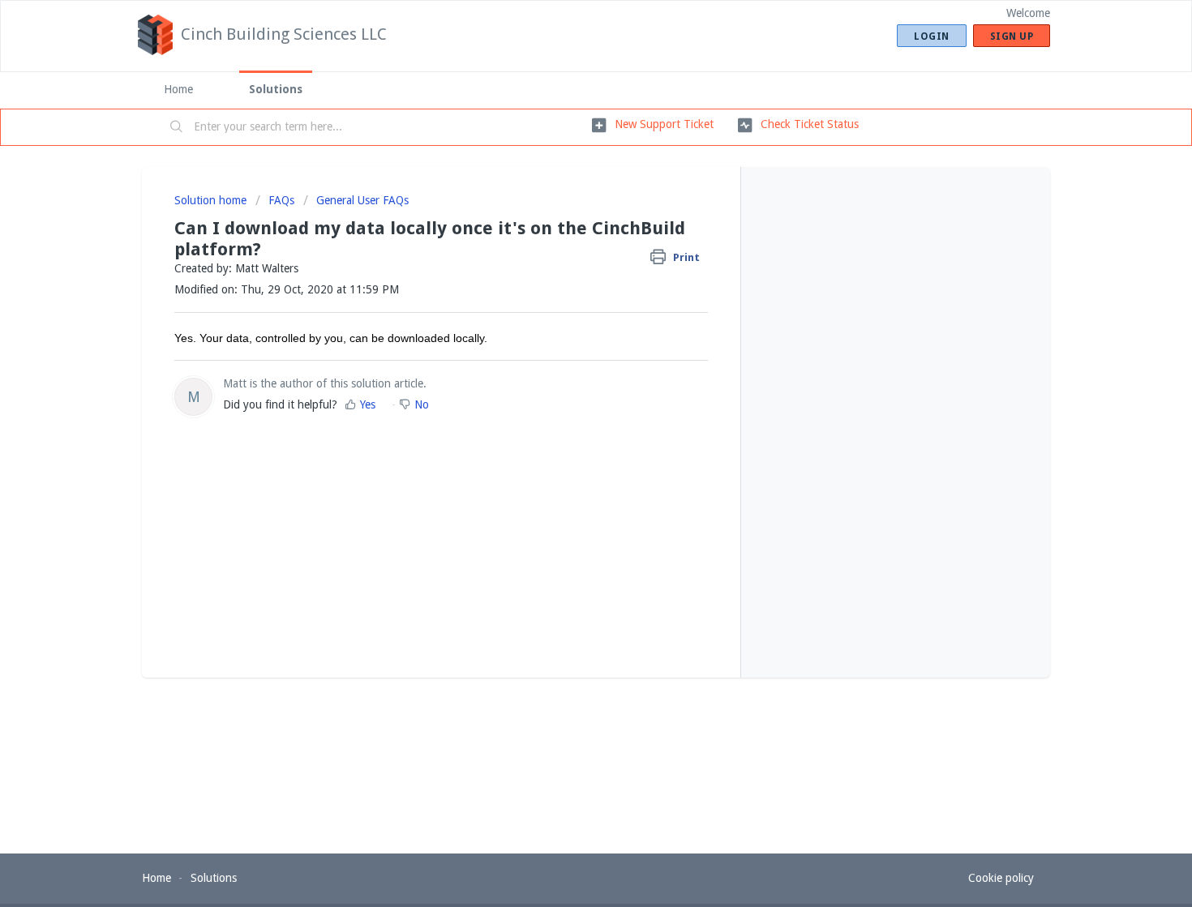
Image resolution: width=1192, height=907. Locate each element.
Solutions (275, 89)
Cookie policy (1001, 877)
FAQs (281, 200)
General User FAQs (362, 200)
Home (178, 89)
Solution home (212, 200)
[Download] (566, 241)
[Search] (177, 127)
